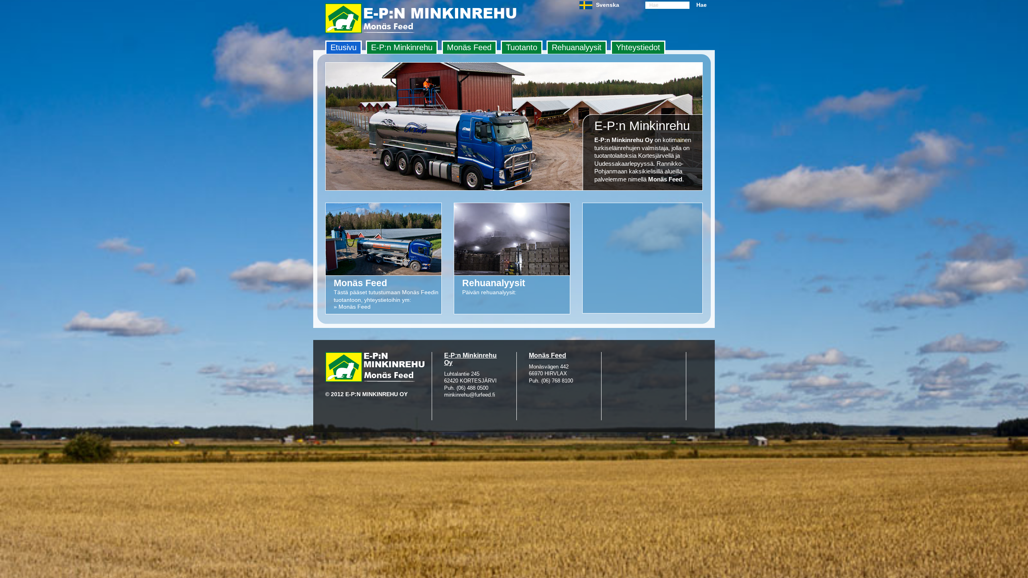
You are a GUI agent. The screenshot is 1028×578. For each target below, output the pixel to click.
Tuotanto (521, 47)
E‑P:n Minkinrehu (401, 47)
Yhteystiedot (638, 47)
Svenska (607, 5)
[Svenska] (585, 7)
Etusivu (343, 47)
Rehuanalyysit (577, 47)
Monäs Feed (469, 47)
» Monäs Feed (352, 306)
